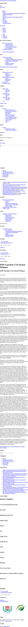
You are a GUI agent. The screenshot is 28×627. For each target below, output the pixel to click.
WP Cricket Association (8, 43)
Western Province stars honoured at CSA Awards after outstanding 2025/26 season (14, 194)
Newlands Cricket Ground (8, 199)
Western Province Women (8, 77)
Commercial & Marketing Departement (13, 59)
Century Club (8, 216)
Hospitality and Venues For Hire (10, 207)
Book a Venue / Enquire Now (11, 204)
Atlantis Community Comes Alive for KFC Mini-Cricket (15, 182)
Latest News (5, 176)
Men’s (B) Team (6, 97)
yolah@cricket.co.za (4, 254)
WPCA (4, 12)
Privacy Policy (8, 621)
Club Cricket (5, 175)
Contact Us (5, 22)
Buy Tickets (2, 7)
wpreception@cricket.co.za (6, 242)
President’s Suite (9, 218)
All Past (7, 121)
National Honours (19, 17)
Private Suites (8, 215)
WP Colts (7, 113)
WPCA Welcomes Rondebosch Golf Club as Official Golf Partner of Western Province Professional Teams (15, 488)
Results (4, 127)
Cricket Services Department (11, 60)
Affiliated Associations (7, 14)
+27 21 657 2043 (4, 252)
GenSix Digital (6, 626)
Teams (4, 15)
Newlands (5, 20)
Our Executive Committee (11, 46)
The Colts (5, 82)
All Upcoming (8, 119)
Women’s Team (11, 17)
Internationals (8, 112)
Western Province (9, 64)
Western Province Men (8, 72)
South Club (7, 221)
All (3, 101)
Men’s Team (5, 17)
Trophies (7, 76)
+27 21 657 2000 (4, 241)
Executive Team (6, 13)
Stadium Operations (9, 63)
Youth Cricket (6, 174)
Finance (7, 62)
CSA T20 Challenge (9, 116)
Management (8, 74)
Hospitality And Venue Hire (11, 203)
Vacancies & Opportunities (8, 51)
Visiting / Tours (8, 205)
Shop (4, 34)
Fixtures (4, 18)
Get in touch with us (7, 57)
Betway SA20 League (10, 114)
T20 (6, 92)
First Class (7, 90)
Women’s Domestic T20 (10, 118)
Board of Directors (14, 13)
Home (4, 10)
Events (6, 202)
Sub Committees (21, 13)
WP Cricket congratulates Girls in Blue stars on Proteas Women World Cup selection (14, 493)
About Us (7, 201)
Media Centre (8, 219)
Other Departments (7, 23)
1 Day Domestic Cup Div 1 (11, 117)
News (4, 19)
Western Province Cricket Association (8, 0)
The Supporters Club (9, 217)
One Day (7, 91)
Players (7, 73)
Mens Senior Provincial (5, 446)
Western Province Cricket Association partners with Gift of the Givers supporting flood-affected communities (15, 490)
